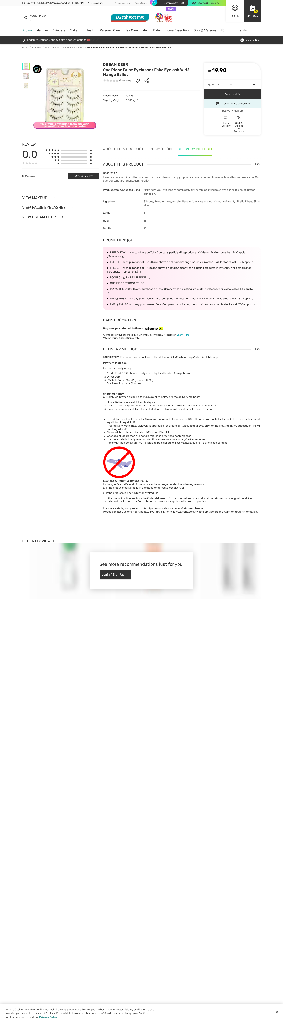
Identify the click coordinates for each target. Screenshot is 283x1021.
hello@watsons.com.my (184, 511)
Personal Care (110, 30)
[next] (223, 30)
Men (145, 30)
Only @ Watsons (205, 30)
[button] (252, 11)
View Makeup (35, 198)
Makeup (75, 30)
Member (42, 30)
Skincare (59, 30)
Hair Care (131, 30)
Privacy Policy (48, 1017)
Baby (157, 30)
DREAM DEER (115, 64)
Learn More (183, 335)
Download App (122, 3)
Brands (241, 30)
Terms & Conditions (122, 338)
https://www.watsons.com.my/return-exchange (175, 508)
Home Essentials (177, 30)
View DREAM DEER (39, 217)
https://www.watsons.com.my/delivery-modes (178, 439)
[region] (141, 1012)
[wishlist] (138, 80)
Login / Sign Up (113, 574)
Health (90, 30)
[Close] (277, 1012)
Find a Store (140, 3)
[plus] (254, 85)
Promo (27, 30)
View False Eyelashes (44, 207)
